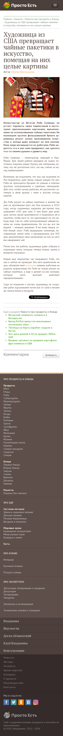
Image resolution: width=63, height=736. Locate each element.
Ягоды (7, 414)
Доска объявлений (17, 635)
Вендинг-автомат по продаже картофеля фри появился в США (32, 342)
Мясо (6, 388)
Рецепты (9, 490)
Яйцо (6, 429)
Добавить (51, 355)
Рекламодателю (13, 683)
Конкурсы (9, 674)
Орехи (7, 423)
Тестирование (11, 594)
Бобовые (8, 420)
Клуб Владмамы (16, 643)
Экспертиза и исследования (18, 604)
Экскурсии (9, 597)
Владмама (11, 621)
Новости (18, 19)
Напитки (8, 445)
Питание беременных (15, 518)
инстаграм (31, 265)
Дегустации (10, 591)
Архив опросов (13, 670)
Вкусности (11, 628)
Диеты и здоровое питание (18, 512)
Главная (8, 19)
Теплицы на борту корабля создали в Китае (30, 329)
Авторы (8, 662)
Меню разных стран (14, 534)
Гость (7, 543)
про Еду (8, 502)
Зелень (7, 410)
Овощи (7, 404)
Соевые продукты (13, 448)
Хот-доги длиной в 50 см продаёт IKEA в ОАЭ (31, 335)
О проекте (10, 678)
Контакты (10, 687)
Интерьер (9, 559)
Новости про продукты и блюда (42, 19)
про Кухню (10, 553)
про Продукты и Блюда (18, 379)
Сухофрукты (10, 426)
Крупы (7, 436)
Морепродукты (12, 401)
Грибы (7, 417)
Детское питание (13, 515)
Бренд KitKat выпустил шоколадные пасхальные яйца (29, 323)
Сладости (8, 452)
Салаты (7, 474)
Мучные (8, 439)
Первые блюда (12, 464)
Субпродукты (11, 398)
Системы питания (14, 509)
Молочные (9, 433)
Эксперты (9, 666)
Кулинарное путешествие (17, 531)
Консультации (14, 650)
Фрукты (8, 407)
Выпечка (8, 477)
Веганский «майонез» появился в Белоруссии (27, 316)
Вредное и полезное (15, 521)
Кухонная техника (13, 566)
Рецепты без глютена (15, 493)
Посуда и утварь (12, 572)
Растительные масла (14, 442)
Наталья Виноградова (22, 71)
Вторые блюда (11, 467)
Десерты (8, 480)
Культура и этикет (13, 537)
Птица (7, 391)
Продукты (9, 385)
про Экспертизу (14, 581)
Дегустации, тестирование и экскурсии (24, 588)
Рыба (6, 395)
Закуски (8, 471)
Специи (7, 455)
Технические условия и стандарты (22, 610)
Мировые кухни (12, 528)
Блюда (7, 461)
